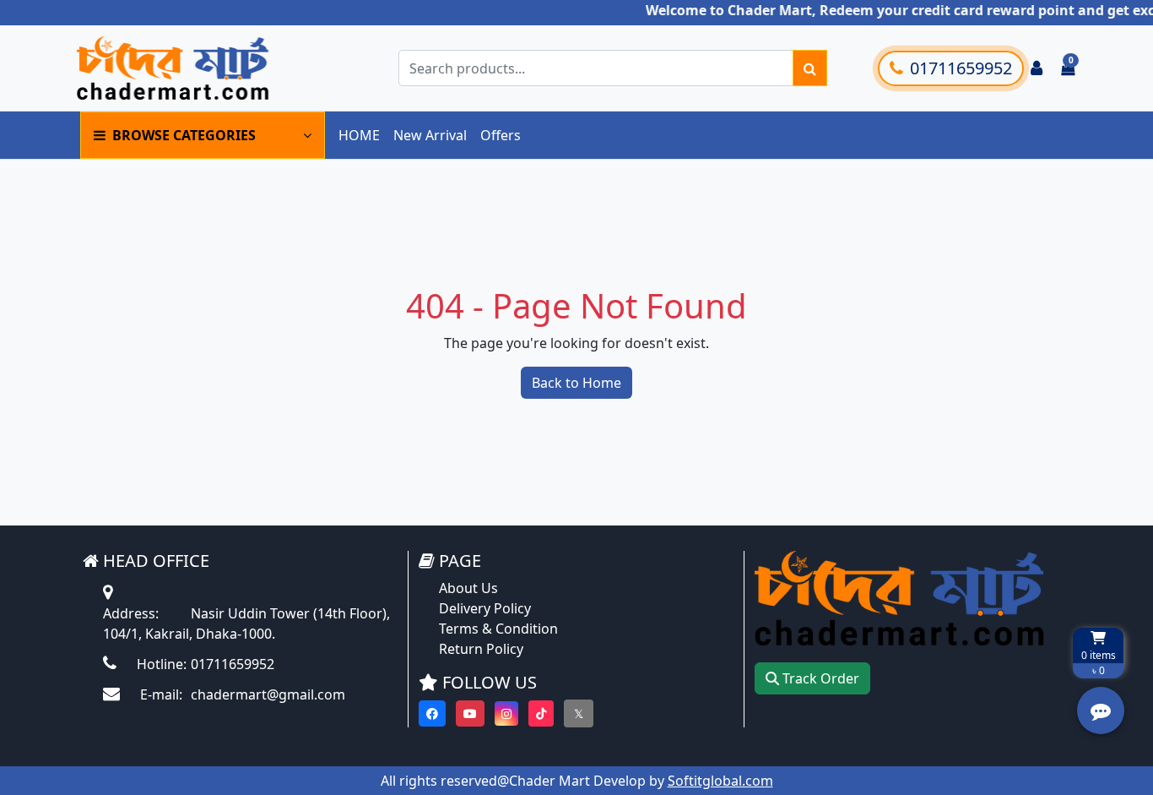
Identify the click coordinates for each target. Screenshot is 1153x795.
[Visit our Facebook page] (432, 713)
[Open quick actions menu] (1100, 710)
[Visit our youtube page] (470, 713)
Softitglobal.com (720, 780)
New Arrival (430, 135)
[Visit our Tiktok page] (541, 713)
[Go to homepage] (199, 68)
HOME (359, 135)
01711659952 (961, 68)
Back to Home (576, 382)
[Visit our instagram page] (506, 713)
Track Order (819, 678)
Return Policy (481, 649)
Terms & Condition (498, 628)
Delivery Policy (485, 608)
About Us (468, 588)
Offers (500, 135)
